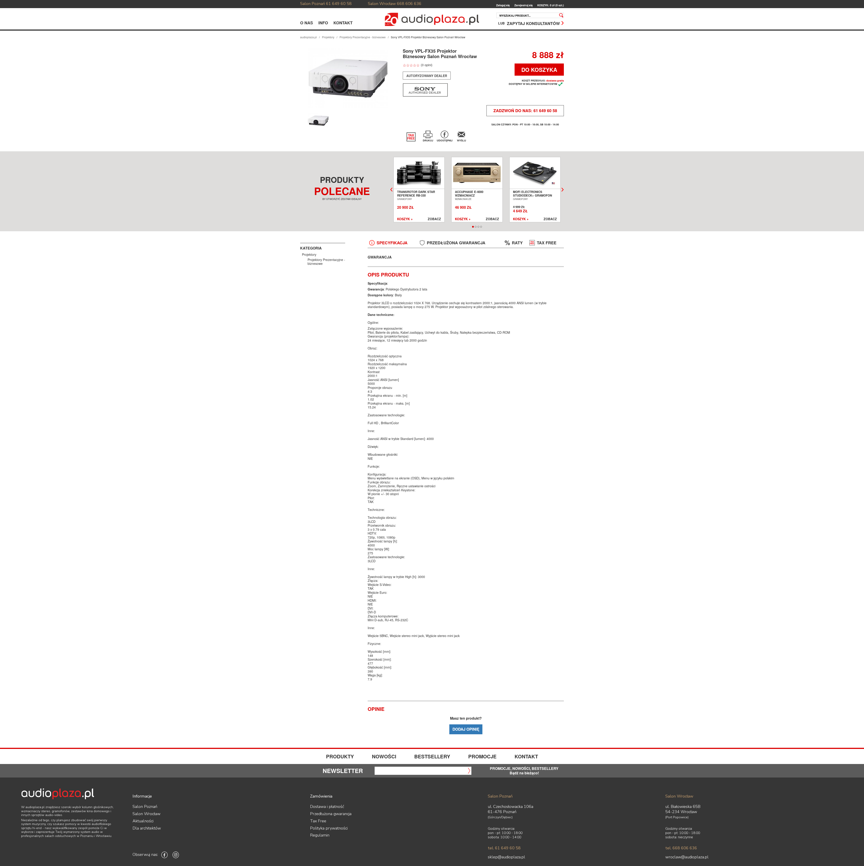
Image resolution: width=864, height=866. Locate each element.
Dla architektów (147, 828)
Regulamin (319, 835)
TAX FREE (546, 242)
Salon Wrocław (382, 3)
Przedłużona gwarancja (330, 813)
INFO (323, 23)
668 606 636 (409, 3)
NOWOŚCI (384, 756)
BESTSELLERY (432, 756)
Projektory (328, 37)
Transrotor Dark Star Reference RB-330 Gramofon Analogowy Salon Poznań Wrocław (417, 197)
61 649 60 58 (339, 3)
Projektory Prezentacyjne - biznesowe (363, 37)
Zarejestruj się (523, 5)
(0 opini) (426, 65)
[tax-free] (411, 136)
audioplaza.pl (308, 37)
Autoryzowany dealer (426, 75)
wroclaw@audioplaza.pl (687, 857)
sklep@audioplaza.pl (506, 857)
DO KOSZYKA (539, 69)
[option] (348, 78)
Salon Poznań (312, 3)
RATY (517, 242)
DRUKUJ (428, 140)
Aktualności (143, 821)
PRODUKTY (340, 756)
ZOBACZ (434, 219)
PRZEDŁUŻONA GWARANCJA (456, 242)
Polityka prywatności (329, 828)
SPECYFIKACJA (392, 242)
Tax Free (318, 821)
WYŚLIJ (461, 140)
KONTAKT (343, 23)
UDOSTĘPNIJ (444, 140)
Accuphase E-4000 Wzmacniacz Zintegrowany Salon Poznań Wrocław (472, 197)
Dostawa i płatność (327, 806)
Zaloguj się (503, 5)
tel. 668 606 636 (681, 848)
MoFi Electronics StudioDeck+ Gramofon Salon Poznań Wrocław (533, 195)
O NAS (306, 23)
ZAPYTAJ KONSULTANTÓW (533, 23)
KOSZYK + (405, 219)
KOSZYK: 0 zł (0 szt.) (550, 5)
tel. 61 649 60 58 (504, 848)
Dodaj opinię (465, 729)
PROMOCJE (482, 756)
